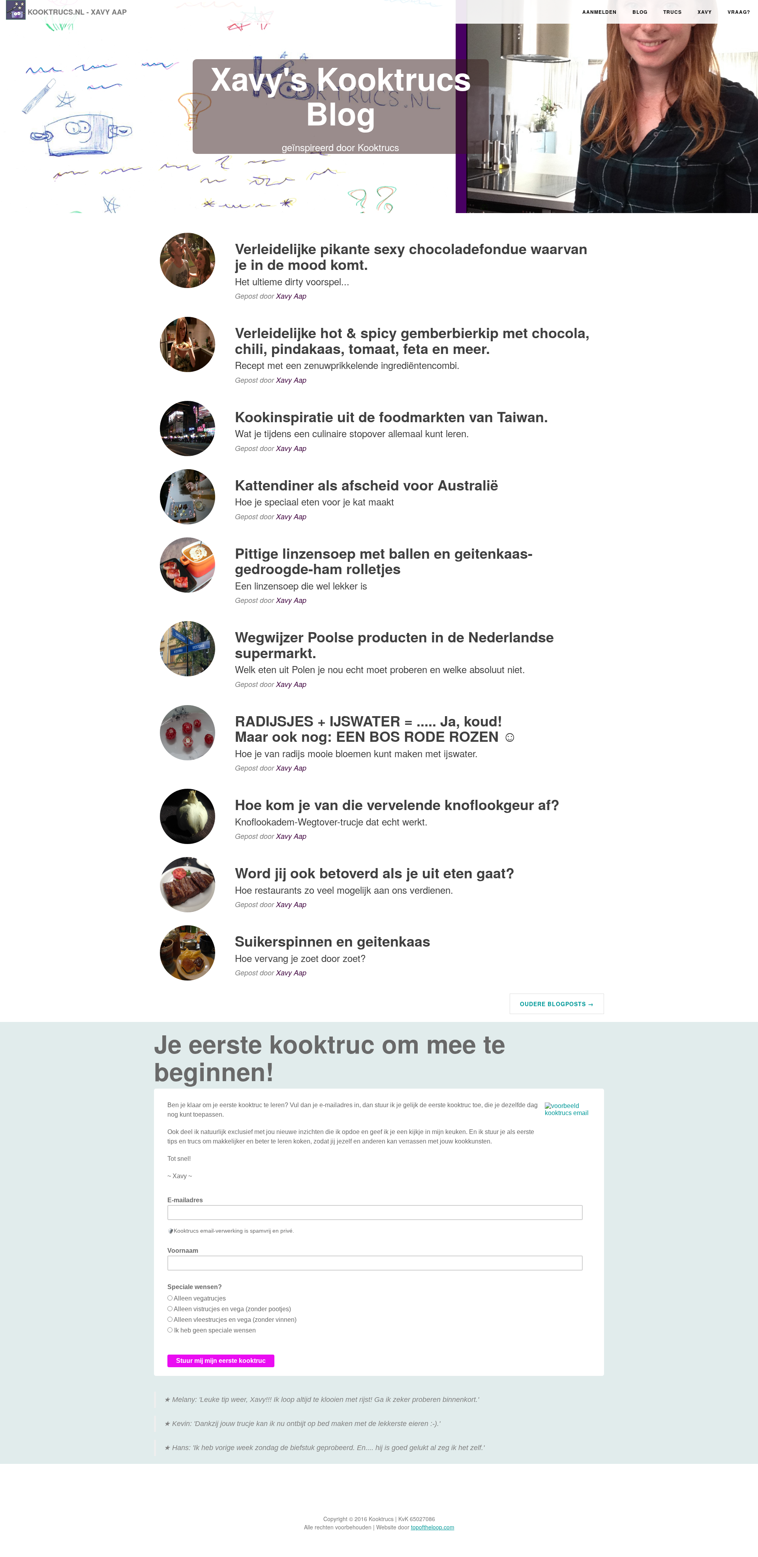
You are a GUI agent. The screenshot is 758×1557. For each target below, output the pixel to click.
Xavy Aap (291, 296)
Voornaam (182, 1250)
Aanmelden (599, 11)
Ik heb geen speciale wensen (215, 1330)
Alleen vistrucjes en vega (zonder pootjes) (232, 1309)
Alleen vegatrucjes (200, 1298)
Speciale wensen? (194, 1287)
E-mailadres (185, 1200)
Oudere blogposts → (557, 1004)
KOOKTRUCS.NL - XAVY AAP (77, 12)
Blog (639, 11)
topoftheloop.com (432, 1527)
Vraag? (739, 11)
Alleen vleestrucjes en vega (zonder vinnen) (235, 1319)
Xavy (705, 11)
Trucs (672, 11)
